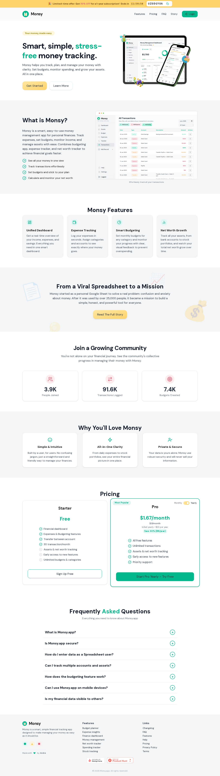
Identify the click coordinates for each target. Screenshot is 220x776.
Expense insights (91, 731)
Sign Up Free (64, 574)
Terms (146, 751)
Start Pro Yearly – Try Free (155, 577)
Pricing (153, 14)
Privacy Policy (150, 747)
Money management (93, 739)
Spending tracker (91, 747)
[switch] (186, 503)
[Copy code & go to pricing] (167, 3)
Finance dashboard (92, 735)
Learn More (61, 86)
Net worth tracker (91, 743)
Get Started (34, 86)
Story (174, 14)
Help (145, 739)
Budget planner (90, 728)
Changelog (148, 728)
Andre (43, 753)
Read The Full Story (110, 314)
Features (139, 14)
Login (192, 14)
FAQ (164, 14)
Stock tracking (90, 751)
